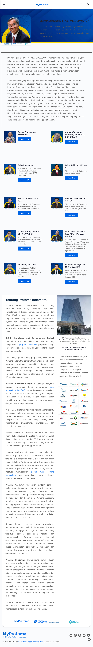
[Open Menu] (3, 4)
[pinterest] (84, 635)
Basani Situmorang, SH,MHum (27, 133)
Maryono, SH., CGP (27, 264)
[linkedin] (79, 635)
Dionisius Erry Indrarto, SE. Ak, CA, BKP (28, 232)
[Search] (82, 4)
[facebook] (75, 635)
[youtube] (89, 639)
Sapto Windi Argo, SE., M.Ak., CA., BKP (75, 265)
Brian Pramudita (25, 165)
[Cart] (88, 4)
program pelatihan (28, 344)
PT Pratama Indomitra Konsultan (30, 642)
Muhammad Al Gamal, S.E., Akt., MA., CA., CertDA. (75, 233)
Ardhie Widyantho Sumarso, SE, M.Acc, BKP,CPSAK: (75, 134)
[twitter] (88, 635)
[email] (71, 635)
